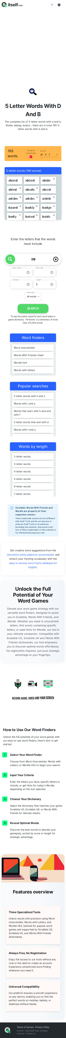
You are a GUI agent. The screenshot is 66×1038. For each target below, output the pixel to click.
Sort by (43, 151)
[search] (10, 259)
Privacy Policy (42, 1027)
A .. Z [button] (47, 154)
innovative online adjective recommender (30, 554)
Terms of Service (25, 1027)
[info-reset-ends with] (51, 272)
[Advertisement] (33, 43)
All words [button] (31, 296)
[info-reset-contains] (28, 284)
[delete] (56, 259)
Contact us (30, 1033)
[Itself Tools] (33, 692)
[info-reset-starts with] (28, 272)
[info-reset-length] (51, 284)
